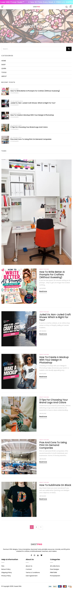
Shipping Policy (6, 572)
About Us (29, 566)
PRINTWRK (53, 572)
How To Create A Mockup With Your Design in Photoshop (32, 115)
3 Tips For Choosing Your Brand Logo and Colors (29, 127)
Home (30, 31)
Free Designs (54, 569)
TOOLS (3, 72)
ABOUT (4, 76)
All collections (55, 566)
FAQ (2, 566)
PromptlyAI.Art (55, 576)
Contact (29, 569)
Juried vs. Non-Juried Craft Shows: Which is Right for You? (32, 103)
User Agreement (31, 576)
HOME (3, 61)
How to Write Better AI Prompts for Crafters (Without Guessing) (35, 91)
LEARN (3, 68)
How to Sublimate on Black (55, 485)
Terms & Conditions (33, 572)
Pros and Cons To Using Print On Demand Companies (30, 139)
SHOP (3, 64)
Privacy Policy (6, 576)
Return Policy (5, 569)
